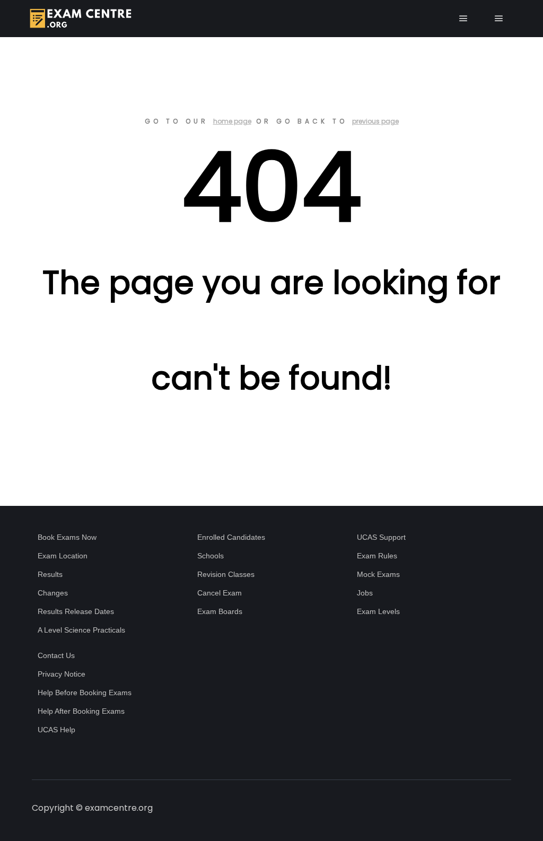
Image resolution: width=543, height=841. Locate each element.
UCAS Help (56, 729)
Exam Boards (219, 611)
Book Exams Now (67, 537)
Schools (210, 555)
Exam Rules (377, 555)
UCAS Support (381, 537)
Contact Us (56, 655)
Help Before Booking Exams (85, 692)
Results (50, 574)
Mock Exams (378, 574)
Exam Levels (378, 611)
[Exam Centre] (80, 18)
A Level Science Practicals (81, 630)
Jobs (365, 593)
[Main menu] (463, 18)
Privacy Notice (61, 674)
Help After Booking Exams (81, 711)
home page (232, 121)
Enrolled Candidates (231, 537)
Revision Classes (226, 574)
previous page (375, 121)
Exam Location (62, 555)
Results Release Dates (76, 611)
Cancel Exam (219, 593)
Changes (53, 593)
